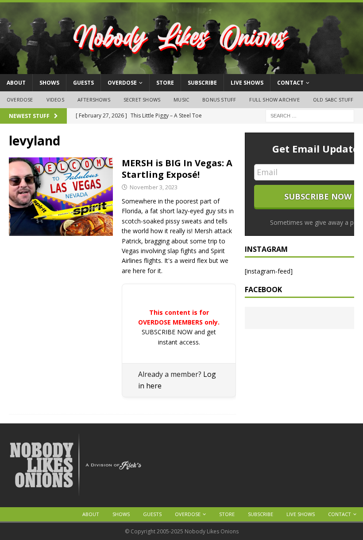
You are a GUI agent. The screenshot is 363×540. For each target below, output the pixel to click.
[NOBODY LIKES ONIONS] (181, 69)
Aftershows (93, 99)
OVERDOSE (122, 82)
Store (165, 82)
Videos (55, 99)
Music (181, 99)
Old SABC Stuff (333, 99)
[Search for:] (310, 115)
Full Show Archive (274, 99)
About (16, 82)
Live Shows (247, 82)
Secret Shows (142, 99)
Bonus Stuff (219, 99)
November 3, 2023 (154, 187)
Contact (290, 82)
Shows (49, 82)
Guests (83, 82)
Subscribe (202, 82)
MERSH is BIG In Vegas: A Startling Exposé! (177, 168)
